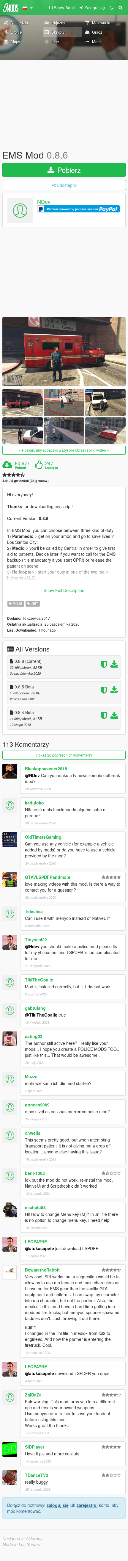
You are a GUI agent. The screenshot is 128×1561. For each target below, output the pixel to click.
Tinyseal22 (36, 939)
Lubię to (51, 467)
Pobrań (20, 467)
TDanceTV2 (36, 1475)
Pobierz (68, 170)
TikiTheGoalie (39, 980)
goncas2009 (37, 1105)
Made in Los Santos (21, 1544)
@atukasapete (39, 1248)
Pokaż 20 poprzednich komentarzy (64, 754)
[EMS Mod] (64, 351)
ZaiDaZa (33, 1395)
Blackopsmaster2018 (46, 768)
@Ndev (32, 946)
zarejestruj (87, 1505)
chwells (32, 1133)
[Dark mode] (111, 7)
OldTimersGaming (43, 837)
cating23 (33, 1036)
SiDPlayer (34, 1447)
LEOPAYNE (36, 1241)
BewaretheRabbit (42, 1270)
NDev (43, 202)
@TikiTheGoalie (41, 1015)
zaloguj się (58, 1505)
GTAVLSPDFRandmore (47, 877)
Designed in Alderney (22, 1538)
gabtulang (35, 1008)
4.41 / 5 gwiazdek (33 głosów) (25, 480)
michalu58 (35, 1207)
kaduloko (34, 803)
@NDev (32, 775)
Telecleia (34, 911)
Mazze (31, 1076)
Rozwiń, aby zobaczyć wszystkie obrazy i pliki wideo (64, 450)
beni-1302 (35, 1173)
